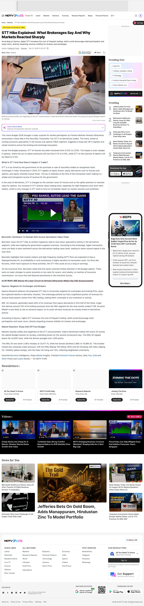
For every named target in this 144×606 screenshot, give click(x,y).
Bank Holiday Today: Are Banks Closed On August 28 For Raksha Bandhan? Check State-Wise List (125, 487)
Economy (65, 16)
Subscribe (10, 400)
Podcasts (86, 559)
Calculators (27, 570)
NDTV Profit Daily (47, 391)
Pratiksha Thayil (13, 48)
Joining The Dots (118, 391)
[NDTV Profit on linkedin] (16, 592)
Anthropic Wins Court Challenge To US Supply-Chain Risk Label (17, 515)
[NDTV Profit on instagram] (12, 592)
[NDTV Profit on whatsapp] (24, 592)
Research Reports (78, 16)
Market (39, 355)
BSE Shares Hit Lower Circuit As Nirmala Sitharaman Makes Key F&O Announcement (53, 281)
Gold (95, 355)
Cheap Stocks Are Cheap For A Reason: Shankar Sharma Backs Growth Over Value (15, 444)
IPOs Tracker (9, 573)
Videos (65, 562)
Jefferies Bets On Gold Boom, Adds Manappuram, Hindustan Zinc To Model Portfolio (67, 512)
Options (7, 569)
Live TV (30, 16)
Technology (47, 559)
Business (55, 16)
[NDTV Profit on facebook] (3, 592)
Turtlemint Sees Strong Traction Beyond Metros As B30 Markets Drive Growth (53, 444)
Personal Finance (102, 16)
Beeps (90, 16)
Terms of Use (15, 602)
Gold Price (26, 566)
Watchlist (8, 555)
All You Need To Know (13, 391)
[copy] (104, 53)
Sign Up (124, 560)
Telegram (86, 555)
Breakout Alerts (10, 559)
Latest (38, 16)
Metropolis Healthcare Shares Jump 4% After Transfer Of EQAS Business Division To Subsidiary (18, 487)
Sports (65, 559)
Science (45, 562)
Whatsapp (86, 562)
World (24, 559)
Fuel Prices (66, 566)
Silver (4, 359)
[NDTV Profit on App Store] (134, 591)
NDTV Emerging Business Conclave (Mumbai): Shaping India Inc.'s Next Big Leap (88, 444)
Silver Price (47, 566)
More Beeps (125, 283)
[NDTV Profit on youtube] (20, 592)
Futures (7, 566)
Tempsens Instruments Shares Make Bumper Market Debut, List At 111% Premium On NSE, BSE (124, 516)
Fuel (90, 355)
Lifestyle (26, 562)
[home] (14, 14)
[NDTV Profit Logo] (13, 540)
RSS (45, 602)
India (64, 555)
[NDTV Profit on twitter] (7, 592)
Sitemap (38, 602)
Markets (46, 16)
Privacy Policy (28, 602)
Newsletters (87, 551)
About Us (5, 602)
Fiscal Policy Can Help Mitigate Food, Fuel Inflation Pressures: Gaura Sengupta (125, 444)
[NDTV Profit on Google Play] (116, 591)
